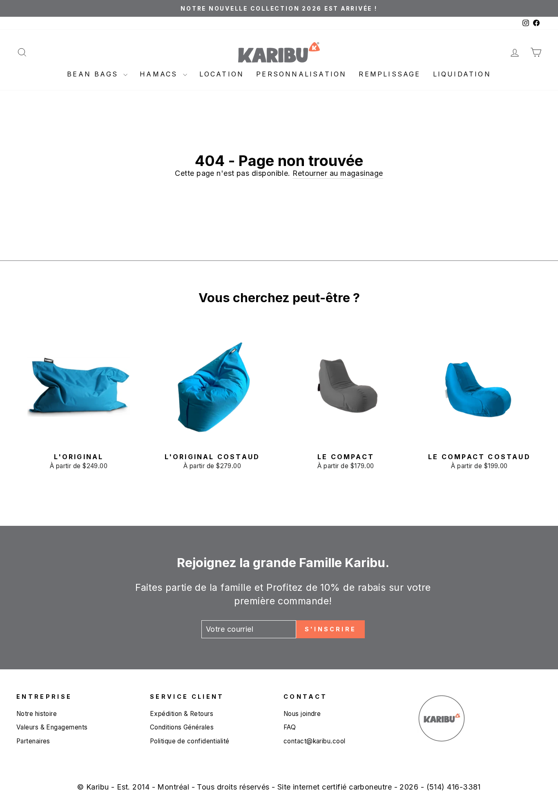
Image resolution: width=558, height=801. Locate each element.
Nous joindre (302, 714)
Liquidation (462, 74)
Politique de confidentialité (190, 741)
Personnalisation (301, 74)
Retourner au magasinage (337, 173)
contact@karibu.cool (314, 741)
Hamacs (160, 74)
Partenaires (33, 741)
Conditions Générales (182, 727)
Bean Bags (94, 74)
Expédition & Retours (181, 714)
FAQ (289, 727)
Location (221, 74)
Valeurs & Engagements (51, 727)
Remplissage (389, 74)
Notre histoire (36, 714)
